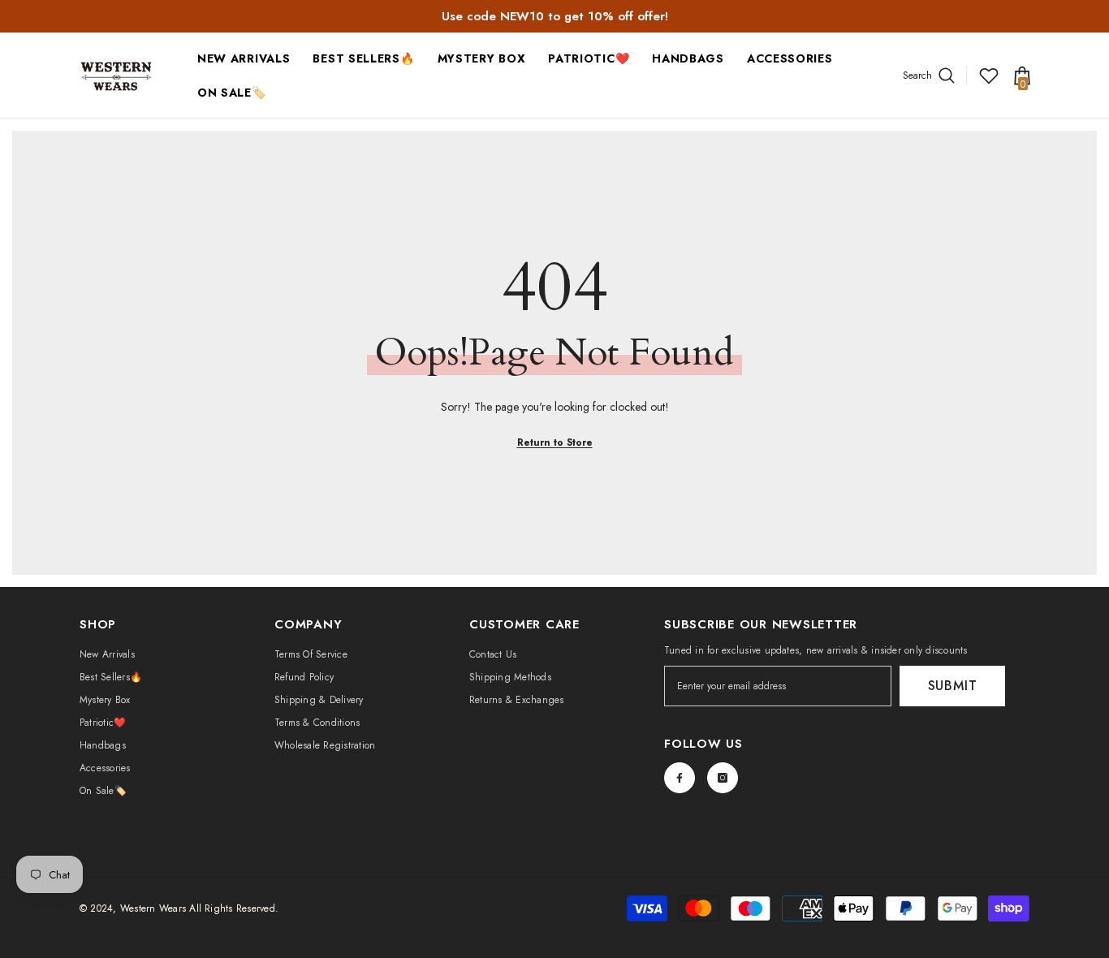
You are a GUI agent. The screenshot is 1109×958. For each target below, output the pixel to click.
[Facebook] (679, 777)
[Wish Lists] (988, 75)
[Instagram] (722, 777)
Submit (952, 685)
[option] (554, 16)
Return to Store (555, 442)
